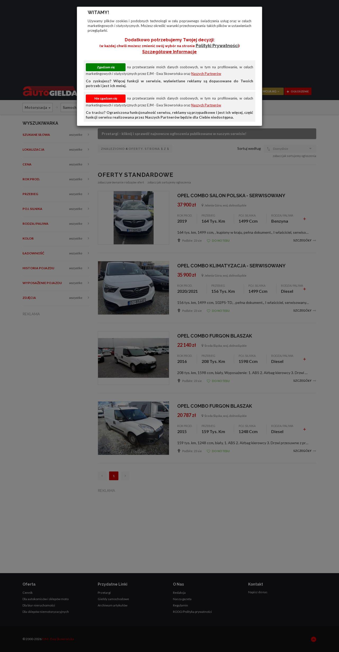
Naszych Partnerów (206, 73)
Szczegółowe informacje (169, 51)
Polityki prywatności (217, 45)
